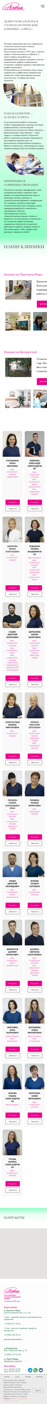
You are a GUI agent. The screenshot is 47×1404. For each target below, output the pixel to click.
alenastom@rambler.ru (13, 1339)
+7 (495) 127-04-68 (12, 1354)
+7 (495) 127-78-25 (12, 1324)
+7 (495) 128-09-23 (12, 1335)
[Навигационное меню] (42, 6)
